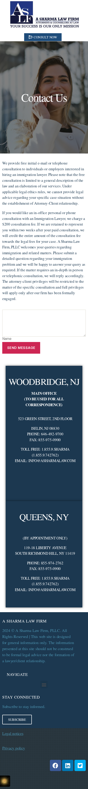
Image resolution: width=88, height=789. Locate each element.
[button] (43, 37)
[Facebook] (55, 765)
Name (7, 339)
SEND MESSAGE (21, 348)
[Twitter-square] (80, 765)
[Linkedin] (67, 765)
